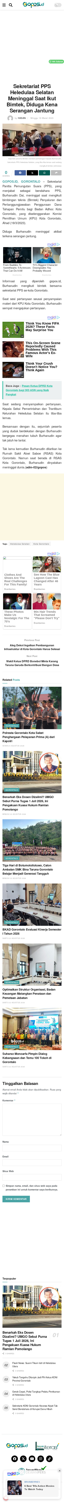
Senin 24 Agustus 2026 (13, 746)
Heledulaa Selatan (20, 543)
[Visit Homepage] (33, 5)
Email (5, 1156)
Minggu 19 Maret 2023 (42, 118)
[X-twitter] (23, 1458)
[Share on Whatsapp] (44, 172)
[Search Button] (10, 5)
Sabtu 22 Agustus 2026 (13, 938)
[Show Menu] (4, 5)
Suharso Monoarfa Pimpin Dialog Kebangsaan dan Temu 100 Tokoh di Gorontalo (26, 1058)
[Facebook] (14, 1458)
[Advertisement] (32, 45)
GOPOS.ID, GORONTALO (21, 181)
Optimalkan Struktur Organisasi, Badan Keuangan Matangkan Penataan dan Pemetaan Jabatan (28, 993)
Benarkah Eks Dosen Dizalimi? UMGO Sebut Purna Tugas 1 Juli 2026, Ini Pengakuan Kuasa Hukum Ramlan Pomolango (28, 803)
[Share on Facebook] (20, 172)
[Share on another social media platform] (56, 172)
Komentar (9, 1100)
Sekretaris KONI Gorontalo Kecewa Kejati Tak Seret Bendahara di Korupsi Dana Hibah (35, 1407)
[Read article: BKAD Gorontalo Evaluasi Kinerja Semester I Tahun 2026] (32, 905)
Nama (5, 1141)
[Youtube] (32, 1458)
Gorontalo (12, 725)
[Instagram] (40, 1458)
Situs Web (8, 1171)
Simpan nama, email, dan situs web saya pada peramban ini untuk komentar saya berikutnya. (32, 1187)
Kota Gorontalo (41, 543)
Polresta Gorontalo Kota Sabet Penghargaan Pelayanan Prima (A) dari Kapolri (28, 737)
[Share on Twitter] (32, 172)
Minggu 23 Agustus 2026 (14, 814)
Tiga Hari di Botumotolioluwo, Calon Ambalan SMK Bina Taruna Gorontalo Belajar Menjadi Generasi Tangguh (27, 869)
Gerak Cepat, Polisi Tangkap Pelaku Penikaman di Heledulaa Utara (36, 1393)
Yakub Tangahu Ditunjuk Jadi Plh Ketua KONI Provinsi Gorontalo (34, 1379)
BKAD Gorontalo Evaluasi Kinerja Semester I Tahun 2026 (31, 931)
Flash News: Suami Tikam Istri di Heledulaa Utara (33, 1364)
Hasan (22, 118)
